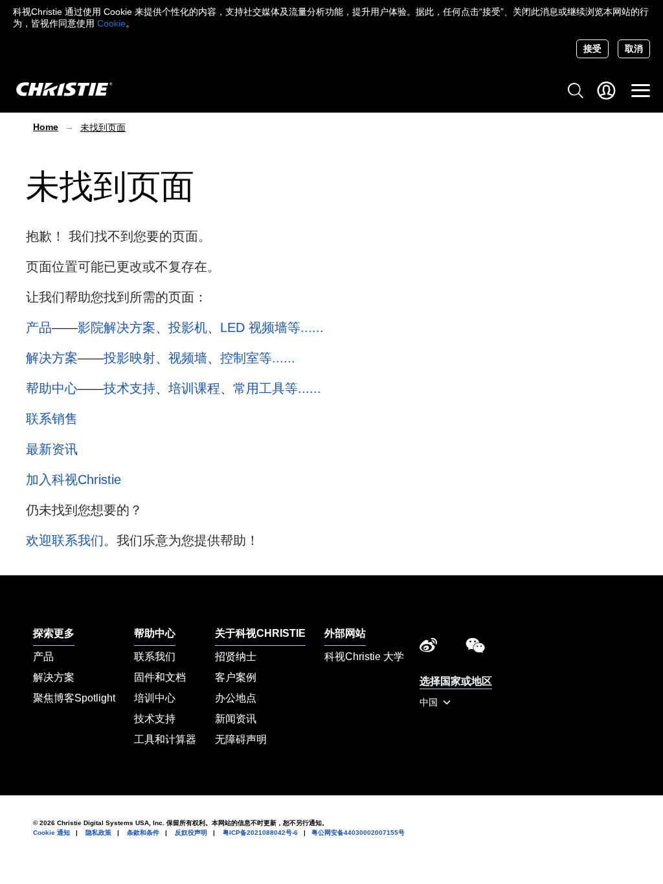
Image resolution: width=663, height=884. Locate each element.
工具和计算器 (165, 739)
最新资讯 (52, 449)
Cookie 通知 (51, 832)
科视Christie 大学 (364, 656)
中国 (430, 702)
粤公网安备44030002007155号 (358, 832)
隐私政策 (98, 832)
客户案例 (235, 677)
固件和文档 (160, 677)
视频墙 (187, 358)
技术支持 (129, 388)
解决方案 (52, 358)
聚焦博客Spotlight (74, 697)
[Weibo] (428, 648)
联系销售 (52, 419)
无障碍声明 (241, 739)
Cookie (111, 23)
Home (45, 127)
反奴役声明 (191, 832)
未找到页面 (103, 127)
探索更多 (53, 633)
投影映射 (129, 358)
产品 (39, 327)
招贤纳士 (235, 656)
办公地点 (235, 697)
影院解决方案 (116, 327)
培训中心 (154, 697)
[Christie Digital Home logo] (57, 90)
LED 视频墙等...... (272, 327)
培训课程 (194, 388)
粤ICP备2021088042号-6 (260, 832)
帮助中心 (52, 388)
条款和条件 (143, 832)
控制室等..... (255, 358)
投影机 (187, 327)
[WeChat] (475, 648)
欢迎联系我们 (65, 540)
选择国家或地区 (456, 681)
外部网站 (345, 633)
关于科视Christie (260, 633)
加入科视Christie (73, 479)
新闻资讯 (235, 718)
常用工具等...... (277, 388)
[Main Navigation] (640, 90)
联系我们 (154, 656)
